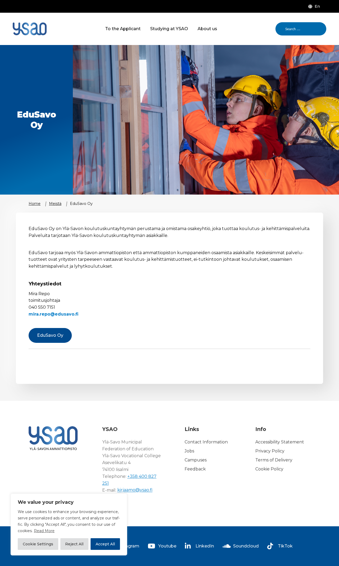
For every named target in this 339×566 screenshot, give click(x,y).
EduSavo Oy (50, 335)
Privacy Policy (269, 450)
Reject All (74, 544)
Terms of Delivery (273, 459)
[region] (69, 524)
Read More (44, 530)
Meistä (55, 203)
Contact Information (206, 441)
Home (35, 203)
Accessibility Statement (279, 441)
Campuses (196, 459)
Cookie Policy (269, 468)
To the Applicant (123, 28)
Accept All (105, 544)
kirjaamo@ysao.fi (135, 490)
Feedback (195, 468)
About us (207, 28)
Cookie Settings (38, 544)
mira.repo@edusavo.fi (53, 314)
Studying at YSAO (169, 28)
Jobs (189, 450)
